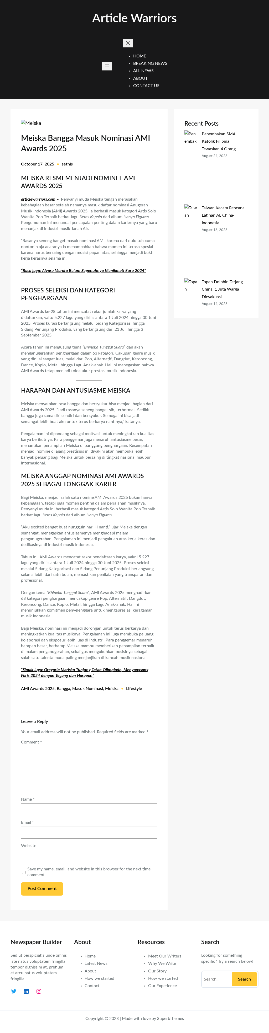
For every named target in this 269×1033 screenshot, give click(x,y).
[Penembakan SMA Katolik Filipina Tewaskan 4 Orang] (191, 167)
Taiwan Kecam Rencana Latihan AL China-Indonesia (223, 215)
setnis (67, 164)
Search (244, 979)
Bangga (63, 689)
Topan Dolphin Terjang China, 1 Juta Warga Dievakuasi (222, 289)
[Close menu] (128, 43)
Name (28, 799)
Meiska (111, 689)
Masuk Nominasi (87, 689)
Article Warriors (134, 19)
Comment (31, 742)
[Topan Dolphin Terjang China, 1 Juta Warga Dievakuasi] (191, 315)
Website (28, 846)
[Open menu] (107, 66)
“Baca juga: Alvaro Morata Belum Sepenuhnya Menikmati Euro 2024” (83, 271)
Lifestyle (134, 689)
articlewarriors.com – (40, 199)
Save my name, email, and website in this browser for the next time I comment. (90, 872)
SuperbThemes (170, 1018)
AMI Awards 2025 (38, 689)
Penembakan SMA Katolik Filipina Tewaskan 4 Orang (219, 141)
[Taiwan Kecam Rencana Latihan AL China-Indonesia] (191, 241)
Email (27, 822)
